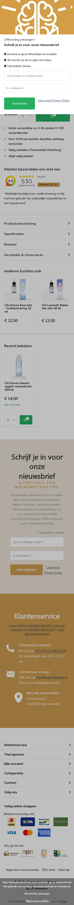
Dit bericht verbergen (37, 893)
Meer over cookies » (38, 900)
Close (68, 7)
